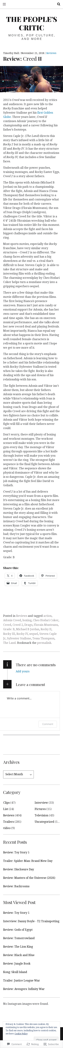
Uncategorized (44, 821)
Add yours (22, 671)
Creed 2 (18, 625)
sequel (33, 634)
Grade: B (9, 629)
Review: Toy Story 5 (16, 852)
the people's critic (31, 23)
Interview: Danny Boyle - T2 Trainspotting (31, 921)
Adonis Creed (12, 620)
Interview (41, 802)
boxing (26, 620)
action (47, 616)
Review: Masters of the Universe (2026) (29, 878)
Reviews (51, 53)
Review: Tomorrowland (19, 938)
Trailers (8, 821)
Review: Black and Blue (18, 955)
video (6, 828)
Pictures (40, 809)
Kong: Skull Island (15, 972)
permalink (44, 643)
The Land (9, 643)
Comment (47, 723)
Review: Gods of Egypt (18, 929)
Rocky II (46, 629)
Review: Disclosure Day (18, 869)
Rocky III (9, 634)
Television (41, 815)
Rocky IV (22, 634)
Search (57, 4)
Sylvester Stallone (19, 638)
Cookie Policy (21, 1033)
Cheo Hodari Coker (45, 620)
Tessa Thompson (43, 638)
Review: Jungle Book (16, 963)
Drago (28, 625)
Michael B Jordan (27, 629)
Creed (7, 625)
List (5, 809)
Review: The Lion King (18, 946)
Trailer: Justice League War (21, 980)
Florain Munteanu (46, 625)
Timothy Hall (11, 53)
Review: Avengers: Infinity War (24, 989)
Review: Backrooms (16, 886)
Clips (6, 802)
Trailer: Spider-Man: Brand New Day (27, 861)
